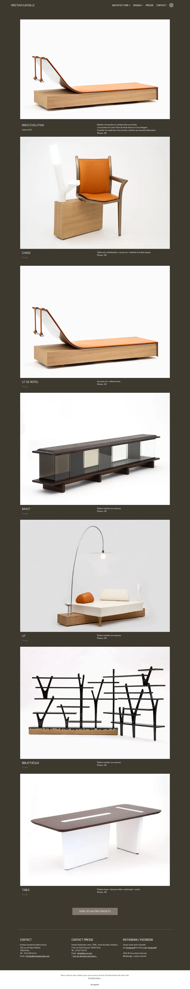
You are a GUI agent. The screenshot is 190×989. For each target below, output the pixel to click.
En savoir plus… (94, 978)
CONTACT (161, 5)
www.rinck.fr (27, 130)
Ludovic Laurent (140, 956)
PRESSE (149, 5)
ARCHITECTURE (120, 5)
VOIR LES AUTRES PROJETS (95, 911)
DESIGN (137, 5)
